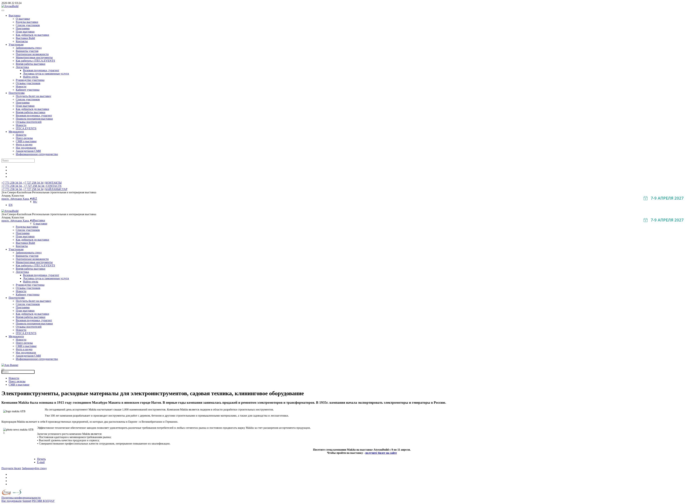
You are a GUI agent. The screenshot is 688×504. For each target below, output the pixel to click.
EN (11, 204)
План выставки (25, 31)
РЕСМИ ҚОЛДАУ (43, 500)
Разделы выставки (27, 21)
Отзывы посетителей (29, 121)
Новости (21, 86)
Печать (41, 458)
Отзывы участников (28, 83)
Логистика (22, 67)
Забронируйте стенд (34, 468)
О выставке (23, 18)
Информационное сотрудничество (37, 154)
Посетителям (17, 92)
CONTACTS (53, 185)
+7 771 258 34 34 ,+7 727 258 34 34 (22, 189)
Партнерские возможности (32, 54)
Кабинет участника (27, 89)
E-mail (41, 462)
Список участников (28, 25)
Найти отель (30, 76)
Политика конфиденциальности (21, 497)
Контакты (22, 41)
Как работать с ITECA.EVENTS (35, 60)
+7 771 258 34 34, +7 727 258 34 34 (22, 182)
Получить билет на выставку (33, 96)
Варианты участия (27, 50)
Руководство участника (30, 80)
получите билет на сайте (381, 452)
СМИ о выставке (26, 141)
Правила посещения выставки (34, 118)
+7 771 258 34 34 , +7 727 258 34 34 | (23, 185)
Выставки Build (25, 38)
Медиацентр (16, 131)
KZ (35, 198)
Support (26, 500)
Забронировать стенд (29, 47)
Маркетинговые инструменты (34, 57)
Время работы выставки (30, 63)
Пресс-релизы (24, 138)
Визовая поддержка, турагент (41, 70)
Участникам (16, 44)
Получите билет (11, 468)
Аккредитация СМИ (28, 150)
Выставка (14, 15)
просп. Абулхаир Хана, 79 (17, 198)
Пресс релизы (17, 381)
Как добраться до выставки (32, 34)
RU (35, 201)
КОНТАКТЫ (53, 182)
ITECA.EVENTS (26, 128)
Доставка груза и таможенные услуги (46, 73)
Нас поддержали (26, 147)
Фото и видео (24, 144)
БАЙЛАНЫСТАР (56, 189)
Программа (23, 28)
